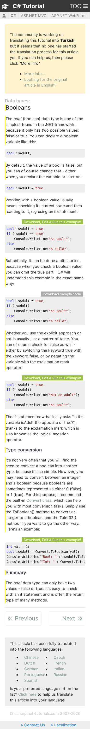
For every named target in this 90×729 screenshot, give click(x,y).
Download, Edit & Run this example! (52, 222)
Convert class (39, 500)
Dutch (29, 663)
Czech (59, 657)
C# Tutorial (28, 6)
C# (13, 15)
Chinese (31, 657)
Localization (65, 725)
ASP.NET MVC (34, 15)
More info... (34, 73)
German (31, 668)
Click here (27, 694)
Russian (60, 674)
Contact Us (34, 725)
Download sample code (62, 294)
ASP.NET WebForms (69, 15)
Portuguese (34, 674)
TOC (75, 6)
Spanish (31, 680)
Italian (59, 668)
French (60, 663)
